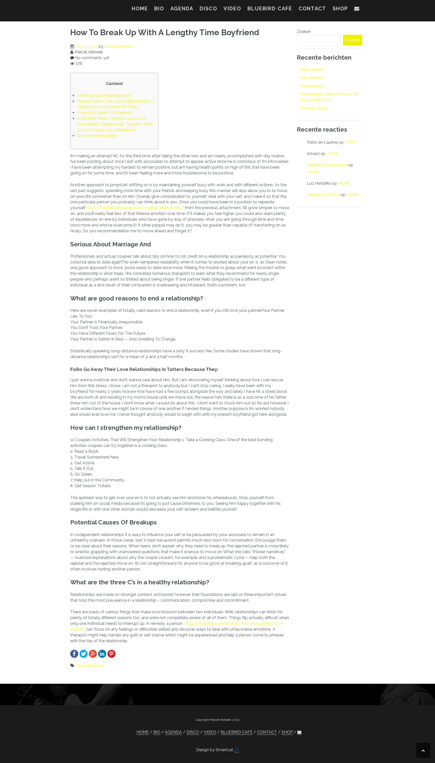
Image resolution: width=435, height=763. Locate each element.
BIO (159, 9)
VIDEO (232, 9)
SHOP (340, 9)
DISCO (208, 9)
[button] (357, 9)
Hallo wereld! (311, 69)
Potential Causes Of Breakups (104, 112)
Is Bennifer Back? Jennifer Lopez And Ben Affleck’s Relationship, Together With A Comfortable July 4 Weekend (114, 124)
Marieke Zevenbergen (327, 165)
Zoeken (304, 31)
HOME (140, 9)
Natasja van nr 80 (323, 194)
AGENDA (181, 9)
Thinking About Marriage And (104, 95)
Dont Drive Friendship (97, 135)
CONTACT (312, 9)
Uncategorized (89, 665)
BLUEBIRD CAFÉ (269, 9)
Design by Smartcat (215, 749)
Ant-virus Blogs (313, 108)
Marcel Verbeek (118, 46)
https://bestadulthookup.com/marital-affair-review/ (135, 207)
